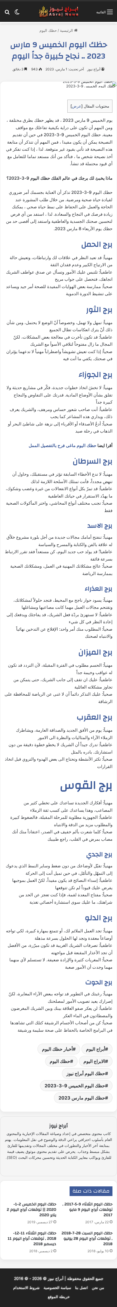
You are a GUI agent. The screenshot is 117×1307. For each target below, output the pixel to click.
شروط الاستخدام (26, 1287)
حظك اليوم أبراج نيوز (85, 1073)
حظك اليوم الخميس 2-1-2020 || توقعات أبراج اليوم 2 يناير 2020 (31, 1210)
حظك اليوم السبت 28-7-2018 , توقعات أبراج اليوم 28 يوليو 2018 (87, 1239)
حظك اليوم (48, 30)
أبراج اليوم (95, 1049)
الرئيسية (67, 30)
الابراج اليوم (94, 1061)
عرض (76, 106)
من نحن (98, 1287)
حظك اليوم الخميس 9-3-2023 (75, 1085)
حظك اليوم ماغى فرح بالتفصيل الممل (62, 445)
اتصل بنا (81, 1287)
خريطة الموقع (59, 1297)
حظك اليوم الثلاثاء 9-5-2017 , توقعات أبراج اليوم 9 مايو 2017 (87, 1210)
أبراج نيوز (93, 69)
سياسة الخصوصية (57, 1287)
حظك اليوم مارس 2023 (81, 1098)
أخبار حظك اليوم (57, 1049)
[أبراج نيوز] (58, 11)
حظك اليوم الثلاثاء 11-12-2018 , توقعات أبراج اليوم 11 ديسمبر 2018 (32, 1239)
